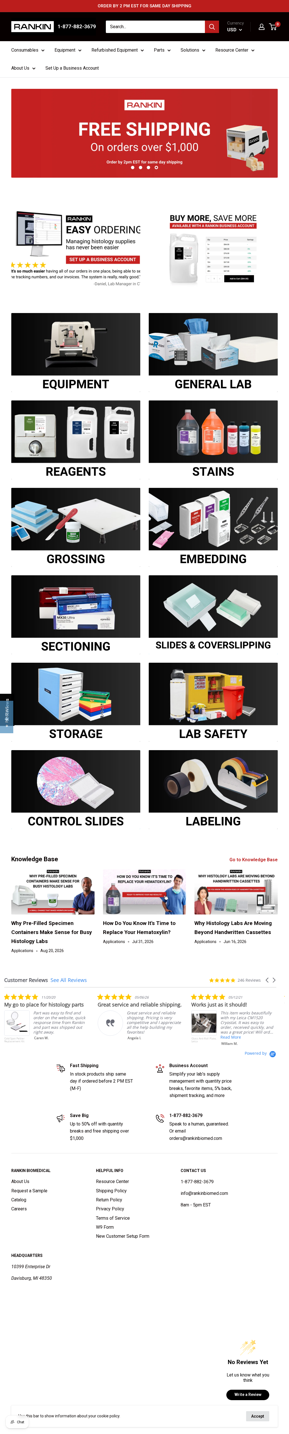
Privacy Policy (110, 1208)
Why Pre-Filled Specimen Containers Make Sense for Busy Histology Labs (51, 932)
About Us (20, 1181)
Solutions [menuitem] (190, 50)
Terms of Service (113, 1218)
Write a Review (248, 1394)
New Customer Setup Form (122, 1236)
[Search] (212, 27)
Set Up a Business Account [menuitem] (72, 68)
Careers (19, 1208)
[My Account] (261, 27)
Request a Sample (29, 1190)
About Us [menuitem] (20, 68)
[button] (267, 980)
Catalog (18, 1199)
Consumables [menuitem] (24, 50)
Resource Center (112, 1181)
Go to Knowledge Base (254, 859)
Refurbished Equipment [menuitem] (114, 50)
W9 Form (105, 1227)
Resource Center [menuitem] (231, 50)
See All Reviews (69, 980)
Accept (257, 1416)
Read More (155, 1037)
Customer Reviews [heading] (26, 980)
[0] (273, 26)
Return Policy (109, 1199)
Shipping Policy (111, 1190)
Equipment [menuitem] (64, 50)
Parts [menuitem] (159, 50)
